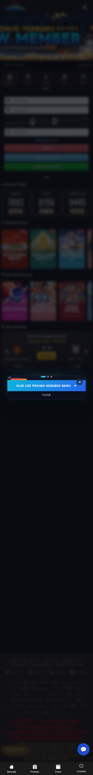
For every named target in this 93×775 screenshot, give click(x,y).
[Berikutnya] (79, 378)
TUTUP (46, 395)
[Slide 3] (51, 376)
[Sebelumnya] (13, 378)
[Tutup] (79, 382)
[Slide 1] (43, 376)
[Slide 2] (48, 376)
